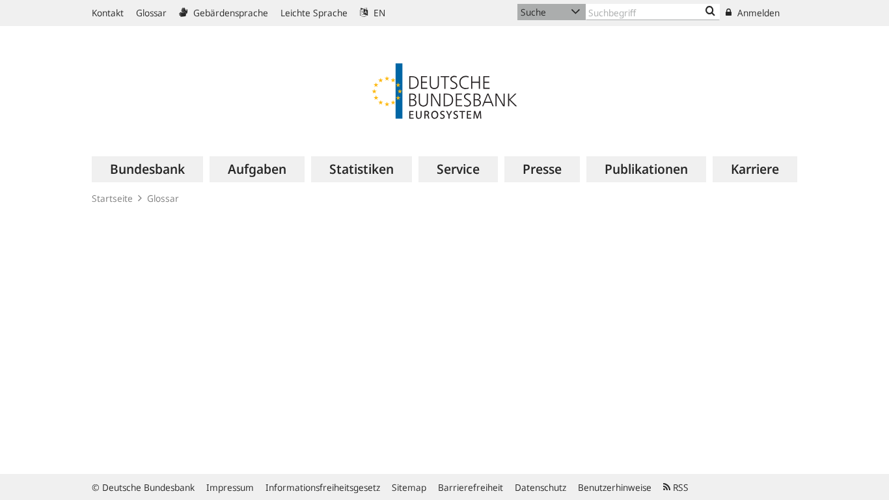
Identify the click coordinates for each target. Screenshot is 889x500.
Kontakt (108, 13)
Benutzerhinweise (614, 487)
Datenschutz (540, 487)
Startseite (112, 198)
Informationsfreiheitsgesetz (323, 487)
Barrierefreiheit (470, 487)
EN (378, 13)
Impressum (230, 487)
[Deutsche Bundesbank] (444, 90)
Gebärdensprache (229, 13)
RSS (679, 487)
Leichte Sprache (314, 13)
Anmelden (757, 13)
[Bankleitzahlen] (710, 12)
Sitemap (409, 487)
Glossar (151, 13)
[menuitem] (147, 169)
